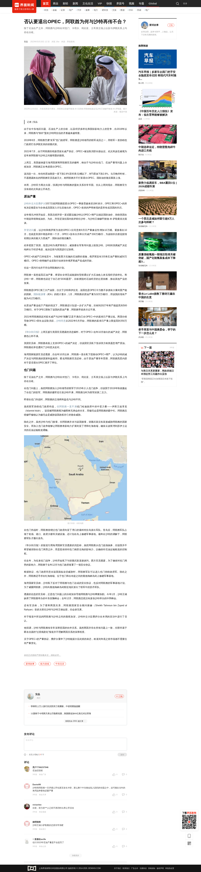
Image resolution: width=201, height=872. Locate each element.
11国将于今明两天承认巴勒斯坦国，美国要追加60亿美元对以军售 (61, 713)
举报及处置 (169, 868)
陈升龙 (141, 155)
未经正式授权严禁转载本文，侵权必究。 (42, 655)
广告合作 (134, 868)
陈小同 (141, 83)
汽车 (79, 10)
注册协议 (143, 868)
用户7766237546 (40, 767)
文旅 (114, 10)
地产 (71, 10)
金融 (55, 10)
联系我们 (126, 868)
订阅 (120, 696)
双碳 (139, 10)
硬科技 (105, 10)
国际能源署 (39, 294)
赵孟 (140, 119)
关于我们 (117, 868)
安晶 (26, 42)
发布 (122, 755)
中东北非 (59, 664)
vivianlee (37, 804)
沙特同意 (61, 321)
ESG (131, 10)
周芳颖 (141, 301)
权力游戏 (44, 664)
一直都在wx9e (39, 839)
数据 (123, 10)
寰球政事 (30, 664)
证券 (63, 10)
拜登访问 (29, 230)
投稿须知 (151, 868)
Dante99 (37, 784)
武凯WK (141, 190)
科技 (46, 10)
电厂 (147, 10)
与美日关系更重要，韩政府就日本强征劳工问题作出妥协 (157, 372)
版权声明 (160, 868)
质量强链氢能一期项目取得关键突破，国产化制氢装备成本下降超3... (157, 258)
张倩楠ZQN (142, 226)
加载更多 (75, 855)
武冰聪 (141, 337)
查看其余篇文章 (74, 721)
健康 (87, 10)
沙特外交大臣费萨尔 (34, 203)
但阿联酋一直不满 (67, 406)
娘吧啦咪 (37, 822)
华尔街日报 (32, 332)
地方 (96, 10)
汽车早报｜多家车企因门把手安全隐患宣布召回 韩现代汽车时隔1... (157, 75)
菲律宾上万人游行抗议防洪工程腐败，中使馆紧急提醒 (55, 706)
